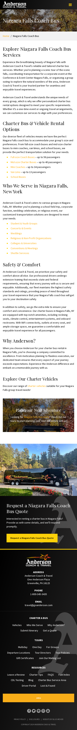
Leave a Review (16, 674)
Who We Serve (35, 625)
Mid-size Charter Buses (23, 162)
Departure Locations (18, 652)
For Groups (52, 647)
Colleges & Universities (24, 243)
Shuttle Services (20, 253)
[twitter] (34, 711)
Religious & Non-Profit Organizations (31, 238)
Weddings (16, 233)
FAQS (51, 674)
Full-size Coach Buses (23, 157)
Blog (30, 680)
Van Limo (15, 172)
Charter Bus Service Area (52, 680)
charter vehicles (37, 386)
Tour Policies (63, 652)
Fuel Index (64, 674)
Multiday (22, 647)
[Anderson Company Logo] (14, 6)
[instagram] (43, 711)
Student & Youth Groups (24, 223)
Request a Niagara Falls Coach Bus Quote (32, 538)
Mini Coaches (18, 167)
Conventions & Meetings (24, 248)
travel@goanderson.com (39, 605)
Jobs (38, 697)
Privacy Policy (20, 719)
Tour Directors (43, 652)
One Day (37, 647)
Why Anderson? (56, 625)
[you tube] (48, 711)
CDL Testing (17, 680)
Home (6, 36)
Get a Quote (50, 630)
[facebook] (29, 711)
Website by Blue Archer (53, 719)
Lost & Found (48, 685)
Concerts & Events (21, 228)
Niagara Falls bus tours (36, 417)
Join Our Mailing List (50, 658)
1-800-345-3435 (38, 594)
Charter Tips (36, 674)
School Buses (18, 177)
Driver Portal (29, 685)
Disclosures (34, 719)
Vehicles (17, 625)
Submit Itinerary (29, 630)
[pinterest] (39, 711)
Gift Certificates (25, 658)
